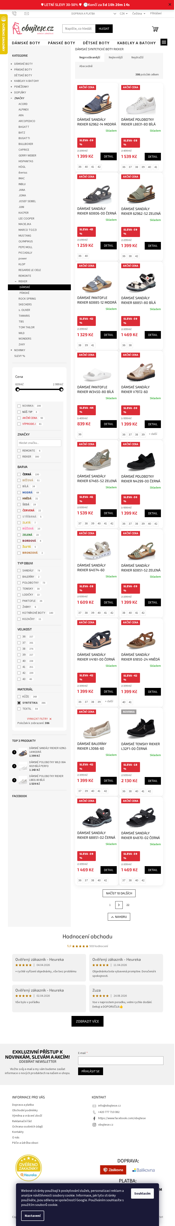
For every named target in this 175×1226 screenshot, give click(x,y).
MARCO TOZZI (26, 230)
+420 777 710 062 (107, 1112)
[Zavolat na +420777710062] (16, 13)
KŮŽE (28, 697)
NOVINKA (30, 406)
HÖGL (20, 167)
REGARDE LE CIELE (28, 270)
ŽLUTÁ (27, 547)
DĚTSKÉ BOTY (21, 75)
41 (26, 667)
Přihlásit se (88, 1071)
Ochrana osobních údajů (25, 1126)
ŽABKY (27, 607)
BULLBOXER (24, 144)
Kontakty (16, 1132)
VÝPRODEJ (30, 424)
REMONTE (23, 276)
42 (26, 673)
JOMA (20, 195)
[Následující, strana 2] (117, 905)
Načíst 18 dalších (117, 893)
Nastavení (31, 1215)
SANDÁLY (29, 570)
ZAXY (20, 344)
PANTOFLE (31, 601)
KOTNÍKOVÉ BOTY (36, 613)
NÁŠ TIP (28, 412)
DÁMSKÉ (23, 287)
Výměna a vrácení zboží (25, 1116)
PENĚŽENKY (20, 87)
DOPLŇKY (18, 92)
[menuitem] (24, 43)
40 (26, 661)
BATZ (20, 133)
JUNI (19, 207)
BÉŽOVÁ (29, 480)
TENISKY (29, 589)
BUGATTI (22, 138)
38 (26, 649)
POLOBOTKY (32, 583)
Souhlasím (141, 1193)
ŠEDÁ (27, 504)
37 (26, 643)
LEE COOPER (25, 218)
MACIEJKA (23, 224)
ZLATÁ (27, 523)
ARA (19, 115)
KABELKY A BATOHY (25, 81)
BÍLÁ (27, 486)
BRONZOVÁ (31, 553)
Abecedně (84, 66)
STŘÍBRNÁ (30, 517)
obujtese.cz (104, 1125)
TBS (19, 321)
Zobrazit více (86, 1021)
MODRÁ (29, 492)
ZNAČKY (18, 98)
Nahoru (119, 916)
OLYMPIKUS (24, 241)
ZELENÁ (29, 535)
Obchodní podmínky (23, 1110)
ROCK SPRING (25, 299)
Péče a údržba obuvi (23, 1143)
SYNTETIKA (32, 703)
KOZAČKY (30, 619)
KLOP (20, 264)
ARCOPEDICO (25, 121)
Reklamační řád (20, 1121)
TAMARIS (22, 316)
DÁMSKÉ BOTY (22, 64)
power (21, 258)
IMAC (20, 178)
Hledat (102, 28)
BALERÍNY (29, 577)
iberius (21, 173)
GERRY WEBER (26, 155)
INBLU (20, 184)
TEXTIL (28, 709)
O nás (14, 1137)
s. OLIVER (22, 310)
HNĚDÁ (28, 498)
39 (26, 655)
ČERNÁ (29, 474)
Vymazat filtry (35, 719)
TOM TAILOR (25, 327)
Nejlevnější (114, 57)
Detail (107, 156)
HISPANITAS (24, 161)
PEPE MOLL (24, 247)
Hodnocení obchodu (86, 936)
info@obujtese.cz (108, 1106)
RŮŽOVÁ (29, 529)
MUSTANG (23, 236)
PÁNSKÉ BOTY (21, 70)
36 (26, 636)
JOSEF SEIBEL (25, 201)
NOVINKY (18, 350)
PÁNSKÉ (23, 293)
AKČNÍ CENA (31, 418)
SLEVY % (18, 356)
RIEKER (21, 281)
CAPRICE (22, 150)
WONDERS (23, 339)
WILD (20, 333)
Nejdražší (136, 57)
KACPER (22, 213)
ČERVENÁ (30, 510)
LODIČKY (29, 595)
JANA (20, 190)
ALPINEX (22, 109)
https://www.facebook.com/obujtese (120, 1118)
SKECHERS (23, 304)
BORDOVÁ (30, 541)
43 (25, 679)
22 (126, 905)
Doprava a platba (81, 14)
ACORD (21, 104)
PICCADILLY (24, 253)
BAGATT (22, 127)
